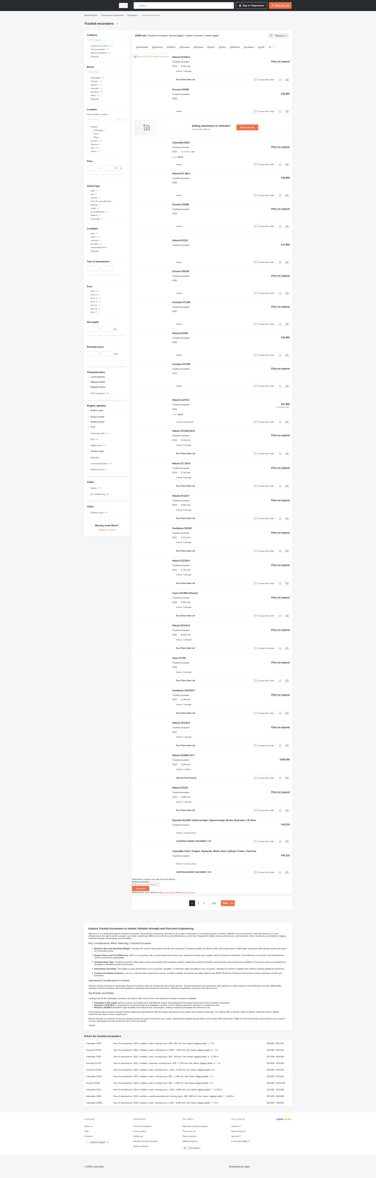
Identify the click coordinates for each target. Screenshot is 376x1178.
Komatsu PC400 (93, 1070)
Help (86, 1131)
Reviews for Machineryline (145, 1141)
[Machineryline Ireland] (99, 5)
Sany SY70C (179, 658)
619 (214, 903)
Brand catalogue (141, 1146)
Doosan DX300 (180, 89)
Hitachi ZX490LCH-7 (183, 755)
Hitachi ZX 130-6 (181, 463)
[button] (280, 79)
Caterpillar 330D (93, 1096)
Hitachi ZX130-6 (181, 57)
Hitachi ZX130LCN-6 (183, 431)
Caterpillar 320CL (94, 1076)
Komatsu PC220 (93, 1063)
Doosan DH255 (180, 271)
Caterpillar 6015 (181, 142)
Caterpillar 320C (93, 1089)
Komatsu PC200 (93, 1050)
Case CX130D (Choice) (185, 593)
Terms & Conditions (142, 1126)
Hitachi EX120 (180, 240)
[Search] (136, 5)
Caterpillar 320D (93, 1043)
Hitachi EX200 (180, 333)
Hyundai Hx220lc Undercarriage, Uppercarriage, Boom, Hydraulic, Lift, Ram (214, 820)
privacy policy (169, 892)
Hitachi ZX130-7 (181, 496)
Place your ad (247, 127)
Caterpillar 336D (93, 1056)
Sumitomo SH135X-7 (183, 690)
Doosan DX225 (93, 1083)
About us (88, 1126)
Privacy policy (139, 1131)
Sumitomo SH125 (182, 528)
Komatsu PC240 (181, 302)
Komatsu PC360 (181, 364)
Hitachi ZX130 (180, 787)
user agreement (187, 892)
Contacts (88, 1136)
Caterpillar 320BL (94, 1103)
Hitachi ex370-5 (180, 400)
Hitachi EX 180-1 (181, 173)
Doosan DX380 (180, 204)
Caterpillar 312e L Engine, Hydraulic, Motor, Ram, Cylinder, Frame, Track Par (214, 851)
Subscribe (140, 888)
